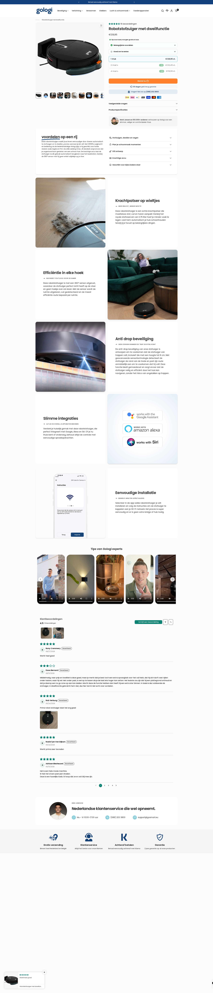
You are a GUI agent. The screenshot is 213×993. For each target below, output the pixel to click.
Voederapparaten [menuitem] (141, 11)
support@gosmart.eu (148, 817)
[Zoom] (101, 25)
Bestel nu (142, 81)
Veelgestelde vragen (118, 103)
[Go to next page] (116, 785)
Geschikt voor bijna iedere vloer (126, 165)
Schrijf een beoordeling (148, 622)
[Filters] (165, 622)
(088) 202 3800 (117, 817)
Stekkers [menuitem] (102, 11)
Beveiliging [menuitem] (62, 11)
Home (37, 20)
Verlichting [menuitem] (76, 11)
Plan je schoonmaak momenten (126, 144)
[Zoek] (162, 10)
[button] (114, 24)
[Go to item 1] (46, 633)
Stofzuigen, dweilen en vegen (125, 138)
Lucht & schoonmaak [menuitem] (119, 11)
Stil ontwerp (117, 151)
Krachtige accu (119, 158)
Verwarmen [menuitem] (91, 11)
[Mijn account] (171, 10)
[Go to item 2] (58, 633)
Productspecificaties (118, 110)
